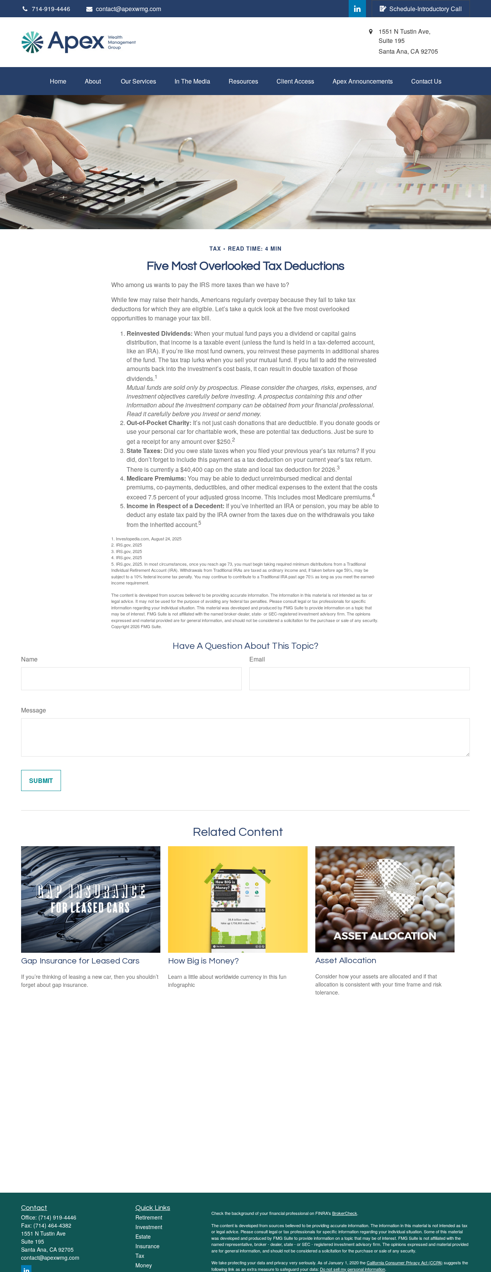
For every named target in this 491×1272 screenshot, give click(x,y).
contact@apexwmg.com (128, 8)
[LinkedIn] (357, 8)
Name (29, 659)
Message (33, 710)
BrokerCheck (344, 1213)
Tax (139, 1255)
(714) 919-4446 (57, 1217)
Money (143, 1265)
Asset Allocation (345, 960)
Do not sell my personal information (352, 1269)
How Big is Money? (203, 961)
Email (257, 659)
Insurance (147, 1246)
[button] (58, 81)
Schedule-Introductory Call (425, 8)
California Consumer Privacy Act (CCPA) (405, 1262)
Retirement (148, 1217)
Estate (143, 1236)
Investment (148, 1227)
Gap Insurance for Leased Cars (80, 961)
